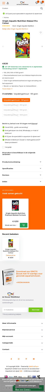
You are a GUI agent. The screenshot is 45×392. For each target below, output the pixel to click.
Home (6, 17)
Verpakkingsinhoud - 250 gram (15, 105)
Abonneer (36, 310)
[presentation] (3, 46)
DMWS (31, 366)
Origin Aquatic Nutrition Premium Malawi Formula (15, 214)
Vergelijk (8, 147)
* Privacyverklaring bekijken (11, 314)
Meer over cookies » (23, 390)
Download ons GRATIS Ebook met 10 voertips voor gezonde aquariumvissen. (29, 273)
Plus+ (37, 366)
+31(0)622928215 (23, 282)
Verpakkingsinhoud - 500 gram (15, 110)
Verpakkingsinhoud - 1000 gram (15, 115)
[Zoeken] (41, 8)
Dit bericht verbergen (27, 386)
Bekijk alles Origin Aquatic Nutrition (15, 29)
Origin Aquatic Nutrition (25, 26)
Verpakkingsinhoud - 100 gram (16, 100)
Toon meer (6, 89)
